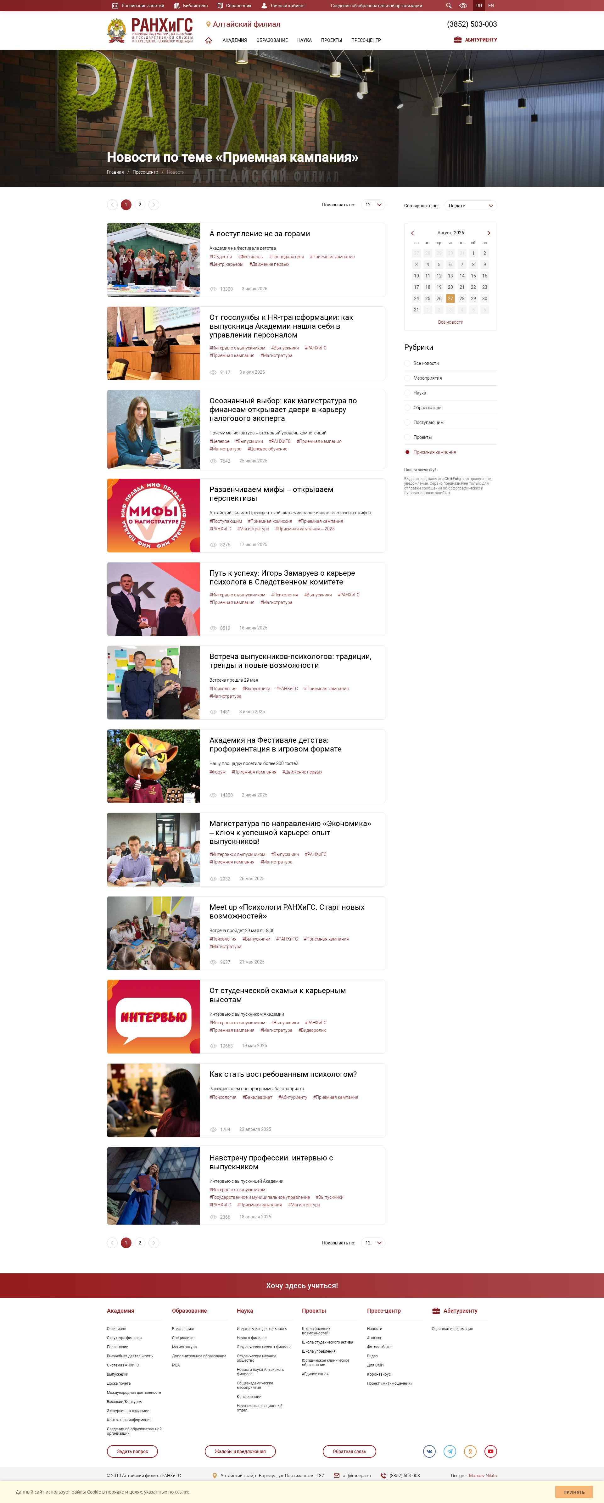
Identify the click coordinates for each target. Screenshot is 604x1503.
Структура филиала (124, 1338)
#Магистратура (276, 355)
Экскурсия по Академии (128, 1411)
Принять (574, 1492)
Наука (420, 392)
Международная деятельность (134, 1392)
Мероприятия (428, 378)
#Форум (218, 772)
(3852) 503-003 (472, 24)
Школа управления (319, 1351)
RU (479, 5)
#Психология (284, 595)
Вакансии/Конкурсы (125, 1402)
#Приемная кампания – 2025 (305, 529)
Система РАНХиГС (123, 1365)
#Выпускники (285, 348)
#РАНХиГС (316, 348)
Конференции (249, 1396)
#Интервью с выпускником (237, 348)
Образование (427, 407)
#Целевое (219, 441)
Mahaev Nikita (483, 1475)
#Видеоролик (312, 1030)
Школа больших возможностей (316, 1331)
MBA (176, 1365)
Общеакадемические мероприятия (255, 1385)
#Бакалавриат (257, 1097)
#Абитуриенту (292, 1097)
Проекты (423, 437)
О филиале (116, 1329)
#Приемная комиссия (270, 521)
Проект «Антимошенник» (389, 1383)
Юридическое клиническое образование (325, 1362)
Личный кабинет (288, 5)
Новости (374, 1329)
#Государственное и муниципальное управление (260, 1197)
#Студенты (221, 256)
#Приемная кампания (332, 256)
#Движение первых (269, 264)
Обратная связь (349, 1451)
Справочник (239, 5)
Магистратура (184, 1347)
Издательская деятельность (262, 1329)
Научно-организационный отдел (259, 1408)
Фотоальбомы (379, 1347)
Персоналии (117, 1347)
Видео (372, 1356)
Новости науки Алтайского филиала (260, 1371)
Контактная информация (129, 1420)
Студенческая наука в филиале (264, 1347)
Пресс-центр (145, 172)
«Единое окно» (315, 1374)
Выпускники (117, 1374)
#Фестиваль (250, 256)
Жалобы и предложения (240, 1451)
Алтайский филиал (247, 24)
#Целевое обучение (267, 449)
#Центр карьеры (226, 264)
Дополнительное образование (199, 1356)
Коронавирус (379, 1374)
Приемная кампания (435, 452)
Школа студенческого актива (327, 1342)
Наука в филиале (251, 1338)
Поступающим (429, 422)
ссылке (182, 1492)
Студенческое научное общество (256, 1358)
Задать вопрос (132, 1451)
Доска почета (119, 1383)
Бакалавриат (183, 1329)
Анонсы (374, 1338)
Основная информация (452, 1329)
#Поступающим (226, 521)
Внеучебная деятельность (130, 1356)
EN (491, 5)
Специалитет (183, 1338)
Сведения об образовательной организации (376, 5)
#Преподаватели (286, 256)
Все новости (450, 322)
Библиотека (195, 5)
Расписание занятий (143, 5)
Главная (115, 172)
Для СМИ (375, 1365)
